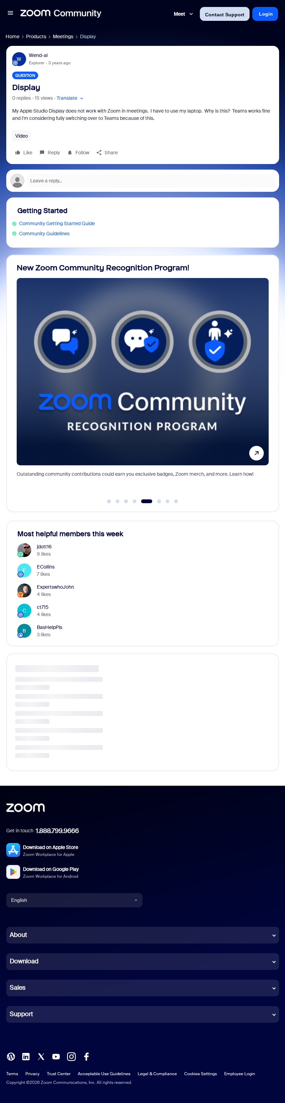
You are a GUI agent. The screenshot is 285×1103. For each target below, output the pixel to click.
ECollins (46, 567)
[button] (10, 14)
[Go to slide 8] (176, 501)
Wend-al (38, 55)
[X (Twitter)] (41, 1056)
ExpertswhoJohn (55, 587)
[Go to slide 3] (126, 501)
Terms (12, 1074)
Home (12, 36)
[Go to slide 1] (109, 501)
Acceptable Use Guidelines (104, 1074)
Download (24, 961)
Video (21, 136)
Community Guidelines (44, 233)
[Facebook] (86, 1056)
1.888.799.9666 (57, 831)
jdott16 (44, 547)
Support (21, 1014)
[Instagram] (71, 1056)
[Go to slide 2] (117, 501)
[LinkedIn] (25, 1056)
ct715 (43, 607)
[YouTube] (55, 1056)
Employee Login (239, 1074)
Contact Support (224, 14)
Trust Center (59, 1074)
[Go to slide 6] (155, 501)
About (18, 935)
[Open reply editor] (142, 181)
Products (36, 36)
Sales (17, 987)
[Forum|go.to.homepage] (60, 14)
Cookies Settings (200, 1074)
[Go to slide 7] (167, 501)
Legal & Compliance (157, 1074)
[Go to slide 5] (143, 501)
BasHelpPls (49, 627)
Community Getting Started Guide (57, 223)
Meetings (63, 36)
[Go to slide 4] (134, 501)
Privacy (32, 1074)
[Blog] (10, 1056)
